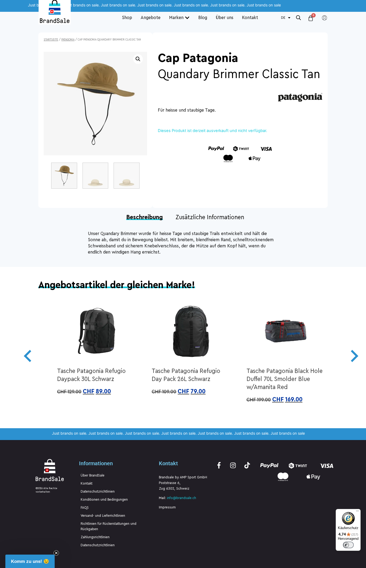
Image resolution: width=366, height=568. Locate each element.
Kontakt (86, 483)
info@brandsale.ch (181, 498)
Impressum (167, 507)
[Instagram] (233, 465)
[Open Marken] (187, 17)
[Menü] (357, 512)
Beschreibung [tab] (144, 218)
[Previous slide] (28, 356)
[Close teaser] (56, 553)
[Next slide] (353, 356)
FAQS (85, 508)
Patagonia (67, 39)
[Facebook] (218, 465)
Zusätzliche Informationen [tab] (209, 217)
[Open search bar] (298, 17)
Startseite (51, 39)
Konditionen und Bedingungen (104, 499)
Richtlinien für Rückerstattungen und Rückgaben (108, 526)
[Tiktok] (247, 465)
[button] (138, 59)
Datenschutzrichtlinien (98, 491)
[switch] (348, 545)
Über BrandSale (92, 475)
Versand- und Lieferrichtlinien (103, 516)
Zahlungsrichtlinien (95, 537)
